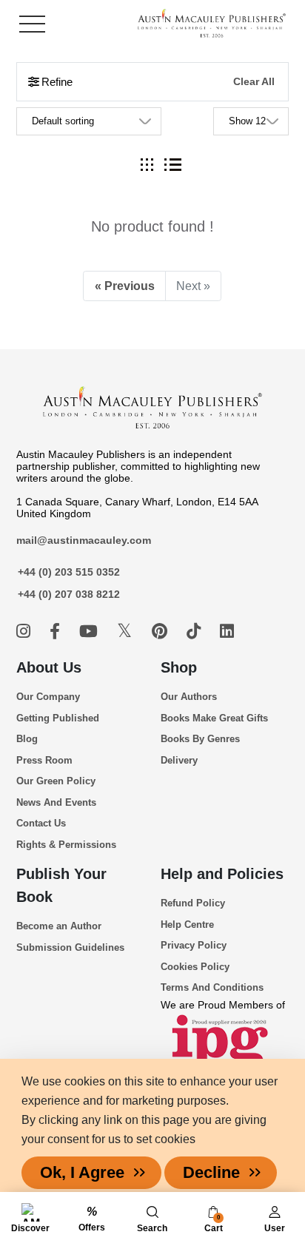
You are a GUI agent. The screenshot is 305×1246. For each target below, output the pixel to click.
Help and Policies (222, 874)
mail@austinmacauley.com (83, 540)
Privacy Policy (194, 945)
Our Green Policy (55, 781)
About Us (48, 667)
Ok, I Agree (82, 1172)
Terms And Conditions (212, 987)
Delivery (179, 760)
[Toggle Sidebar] (32, 24)
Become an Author (58, 926)
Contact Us (41, 823)
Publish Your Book (61, 885)
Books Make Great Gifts (214, 718)
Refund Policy (193, 903)
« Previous (125, 286)
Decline (211, 1172)
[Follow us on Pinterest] (162, 631)
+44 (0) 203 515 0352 (69, 572)
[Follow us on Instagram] (25, 631)
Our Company (48, 696)
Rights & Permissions (66, 844)
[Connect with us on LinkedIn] (227, 631)
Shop (179, 667)
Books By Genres (200, 738)
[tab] (147, 164)
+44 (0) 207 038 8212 (69, 594)
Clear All (254, 81)
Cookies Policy (195, 966)
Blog (27, 738)
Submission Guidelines (70, 947)
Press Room (44, 760)
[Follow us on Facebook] (57, 631)
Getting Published (57, 718)
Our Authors (189, 696)
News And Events (56, 802)
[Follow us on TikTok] (196, 631)
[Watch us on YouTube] (90, 631)
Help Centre (187, 924)
